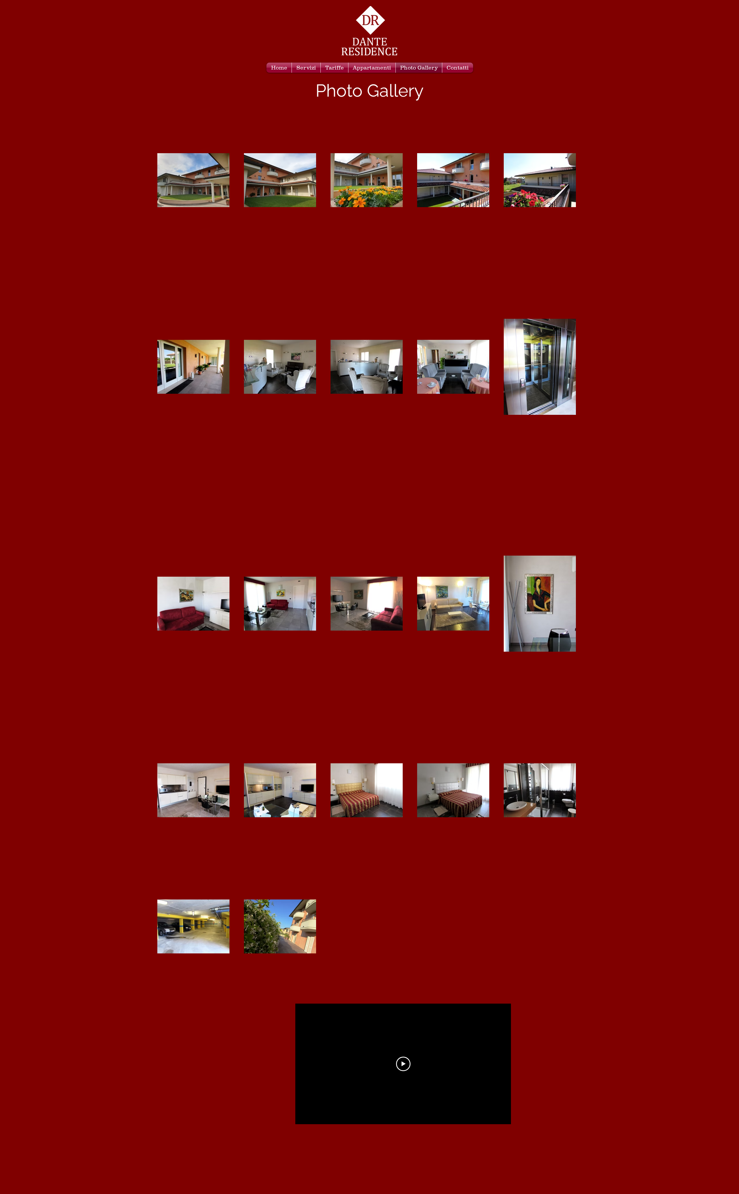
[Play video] (403, 1064)
